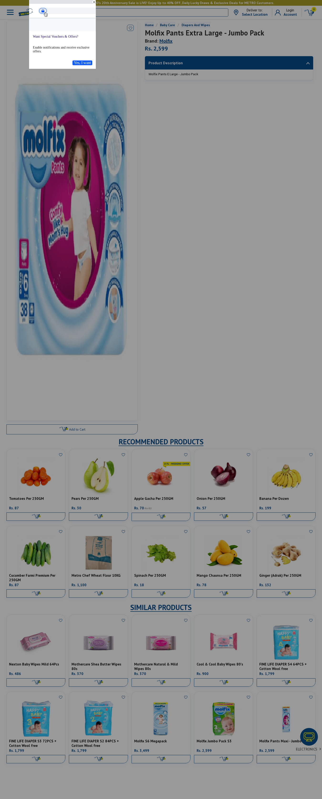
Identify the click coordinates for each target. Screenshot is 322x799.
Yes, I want (82, 63)
